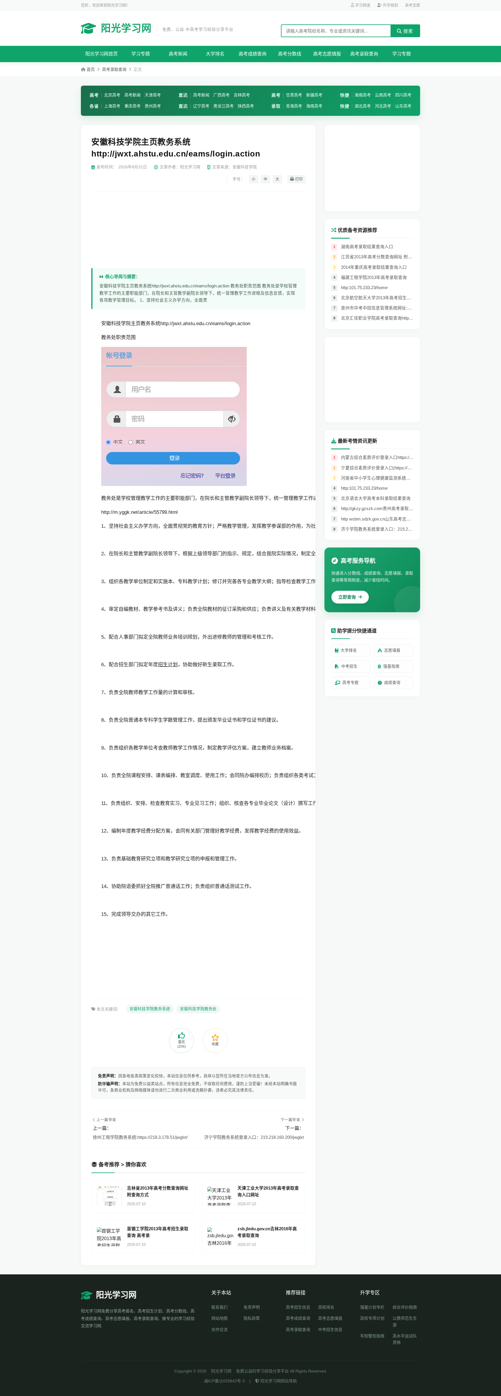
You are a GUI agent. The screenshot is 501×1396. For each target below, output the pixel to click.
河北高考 (383, 106)
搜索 (407, 31)
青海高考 (294, 106)
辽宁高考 (201, 106)
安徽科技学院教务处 (198, 1009)
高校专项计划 (372, 1318)
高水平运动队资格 (405, 1339)
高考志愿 (412, 5)
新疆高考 (314, 95)
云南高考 (383, 95)
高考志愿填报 (327, 53)
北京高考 (112, 95)
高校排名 (326, 1307)
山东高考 (403, 106)
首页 (91, 69)
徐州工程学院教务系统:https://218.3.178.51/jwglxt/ (140, 1137)
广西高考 (221, 95)
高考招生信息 (298, 1307)
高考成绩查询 (252, 53)
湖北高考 (363, 106)
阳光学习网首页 (101, 53)
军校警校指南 (372, 1336)
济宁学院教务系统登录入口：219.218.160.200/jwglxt (254, 1137)
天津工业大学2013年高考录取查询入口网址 (268, 1191)
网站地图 (219, 1318)
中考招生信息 (330, 1329)
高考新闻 (178, 53)
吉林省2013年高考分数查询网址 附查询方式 (157, 1191)
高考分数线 (289, 53)
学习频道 (362, 5)
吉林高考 (242, 95)
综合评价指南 (405, 1307)
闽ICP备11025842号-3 (224, 1381)
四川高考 (403, 95)
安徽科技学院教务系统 (150, 1009)
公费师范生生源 (405, 1321)
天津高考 (153, 95)
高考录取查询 (364, 53)
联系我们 (219, 1307)
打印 (298, 179)
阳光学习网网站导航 (278, 1381)
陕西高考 (246, 106)
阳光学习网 (167, 28)
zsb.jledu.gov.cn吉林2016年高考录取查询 (267, 1232)
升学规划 (390, 5)
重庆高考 (132, 106)
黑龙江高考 (223, 106)
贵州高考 (153, 106)
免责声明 (252, 1307)
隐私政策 (252, 1318)
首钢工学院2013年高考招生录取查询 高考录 (157, 1232)
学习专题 (140, 53)
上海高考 (112, 106)
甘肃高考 (294, 95)
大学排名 (215, 53)
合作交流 (219, 1329)
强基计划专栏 (372, 1307)
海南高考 (314, 106)
